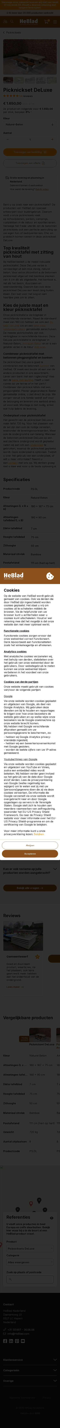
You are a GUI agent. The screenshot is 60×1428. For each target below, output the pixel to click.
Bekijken (39, 834)
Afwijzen (30, 845)
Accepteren (30, 853)
